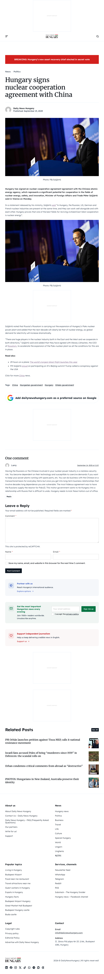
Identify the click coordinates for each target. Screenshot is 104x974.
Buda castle (10, 914)
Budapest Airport (13, 874)
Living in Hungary (13, 870)
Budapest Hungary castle (17, 910)
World (58, 842)
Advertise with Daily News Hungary (22, 942)
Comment (10, 516)
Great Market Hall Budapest (18, 905)
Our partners (11, 827)
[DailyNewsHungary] (52, 36)
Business (59, 820)
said (54, 205)
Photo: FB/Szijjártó (52, 179)
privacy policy (72, 614)
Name (9, 551)
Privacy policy (12, 933)
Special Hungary (63, 838)
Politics (58, 815)
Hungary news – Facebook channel (71, 896)
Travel (58, 824)
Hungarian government (31, 385)
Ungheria (59, 851)
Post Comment (13, 571)
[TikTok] (24, 967)
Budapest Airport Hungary (17, 901)
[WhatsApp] (29, 967)
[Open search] (97, 36)
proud (25, 366)
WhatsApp (60, 874)
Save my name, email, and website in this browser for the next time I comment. (46, 563)
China (22, 375)
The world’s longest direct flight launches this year (53, 362)
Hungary (49, 385)
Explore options (24, 591)
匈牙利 (58, 855)
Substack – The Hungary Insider (70, 892)
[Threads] (43, 967)
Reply (9, 496)
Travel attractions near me (17, 883)
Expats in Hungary (14, 892)
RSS (57, 888)
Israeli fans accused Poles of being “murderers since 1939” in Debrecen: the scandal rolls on (41, 754)
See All (95, 730)
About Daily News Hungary (18, 811)
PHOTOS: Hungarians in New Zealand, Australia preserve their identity (42, 781)
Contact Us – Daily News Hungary (21, 815)
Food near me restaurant (17, 879)
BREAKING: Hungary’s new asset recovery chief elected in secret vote (52, 59)
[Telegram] (34, 967)
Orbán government (64, 385)
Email (56, 551)
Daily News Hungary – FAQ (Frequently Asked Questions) (27, 821)
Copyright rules (12, 929)
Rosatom (12, 346)
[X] (20, 967)
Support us (22, 641)
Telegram (59, 879)
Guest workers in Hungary (17, 888)
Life (57, 829)
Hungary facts (12, 896)
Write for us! (11, 831)
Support (9, 836)
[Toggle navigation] (6, 36)
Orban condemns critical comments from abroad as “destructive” (44, 765)
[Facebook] (11, 967)
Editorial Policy (12, 938)
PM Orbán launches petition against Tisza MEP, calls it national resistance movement (42, 741)
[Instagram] (15, 967)
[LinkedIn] (6, 967)
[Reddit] (38, 967)
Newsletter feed (62, 870)
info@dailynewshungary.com (69, 932)
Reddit (58, 883)
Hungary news (62, 811)
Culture (58, 833)
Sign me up (88, 609)
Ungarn (58, 846)
